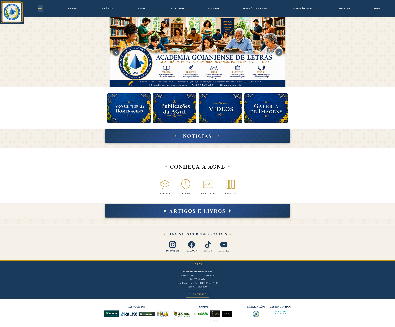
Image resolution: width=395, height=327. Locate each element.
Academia (72, 8)
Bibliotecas (344, 8)
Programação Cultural (302, 8)
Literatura (213, 8)
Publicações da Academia (254, 8)
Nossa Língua (177, 8)
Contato (378, 8)
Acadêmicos (107, 8)
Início (40, 8)
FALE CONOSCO (197, 294)
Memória (141, 8)
